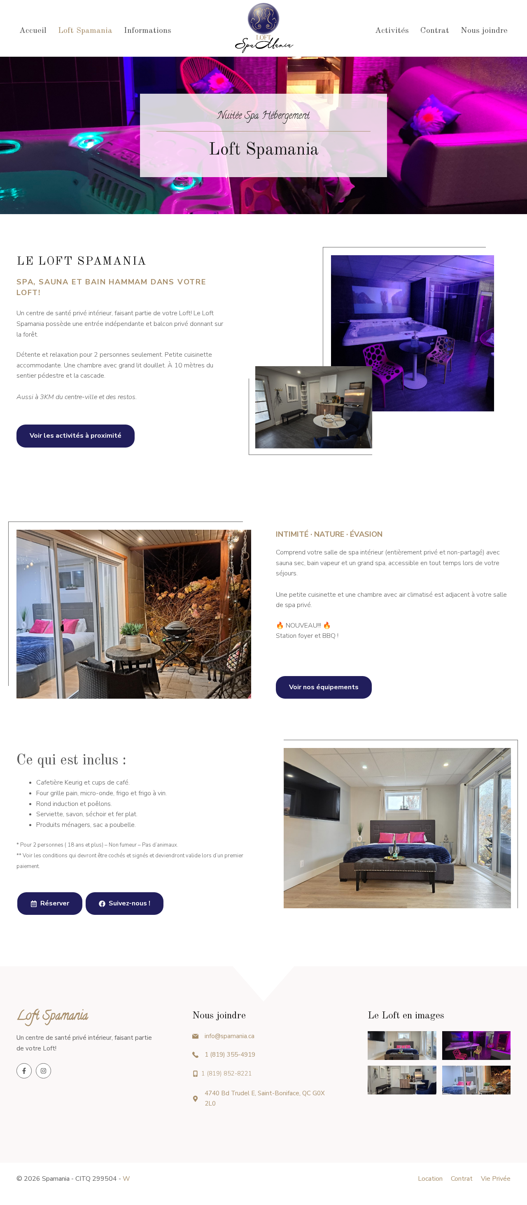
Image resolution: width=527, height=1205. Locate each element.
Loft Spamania (85, 31)
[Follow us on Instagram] (43, 1070)
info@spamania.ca (229, 1036)
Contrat (434, 31)
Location (430, 1178)
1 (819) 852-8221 (226, 1073)
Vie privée (496, 1178)
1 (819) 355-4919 (230, 1054)
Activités (392, 31)
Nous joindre (484, 31)
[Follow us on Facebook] (24, 1070)
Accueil (33, 31)
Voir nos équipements (324, 687)
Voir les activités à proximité (75, 435)
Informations (147, 31)
